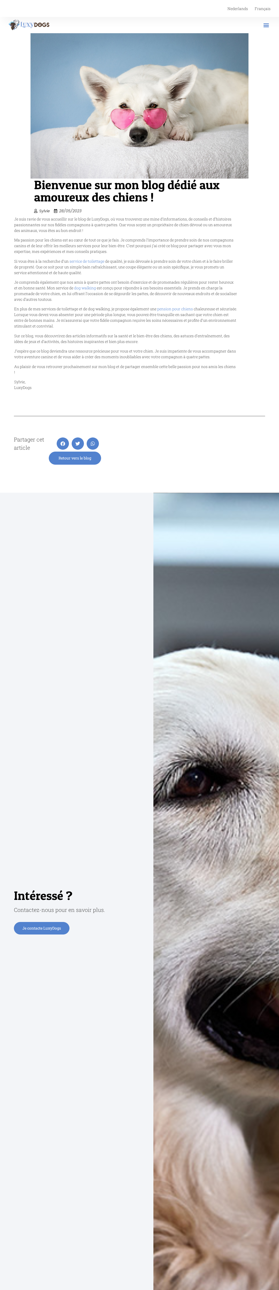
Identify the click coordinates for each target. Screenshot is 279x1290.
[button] (266, 25)
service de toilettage (86, 261)
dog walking (85, 287)
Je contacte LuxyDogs (41, 928)
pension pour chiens (175, 308)
